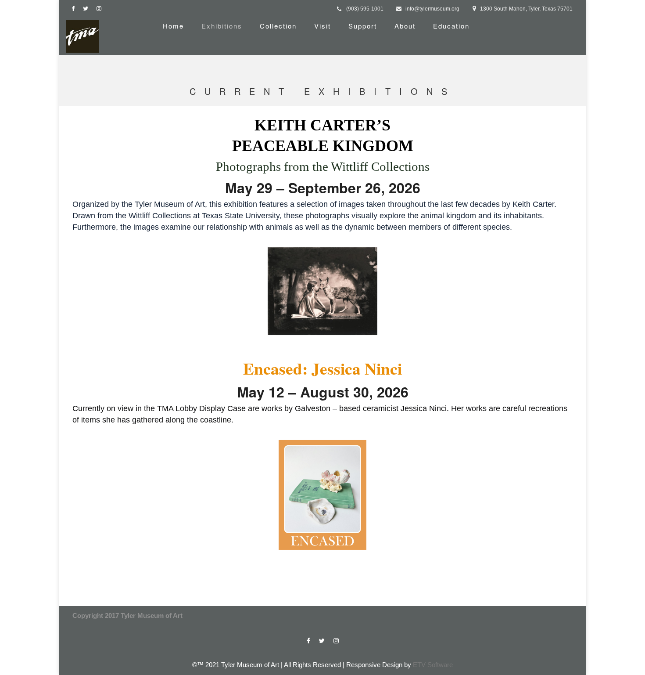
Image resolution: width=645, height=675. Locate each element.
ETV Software (433, 664)
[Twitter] (87, 8)
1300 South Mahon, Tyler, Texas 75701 (526, 9)
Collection (278, 25)
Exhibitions (221, 25)
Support (362, 25)
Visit (322, 25)
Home (173, 25)
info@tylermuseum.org (432, 9)
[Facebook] (75, 8)
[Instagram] (101, 8)
